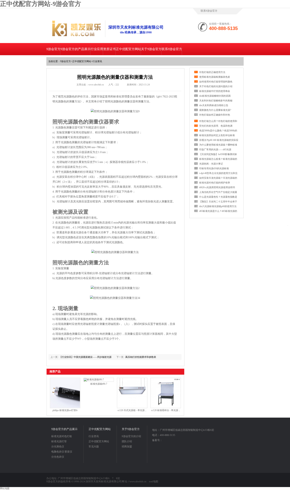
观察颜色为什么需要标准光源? (215, 110)
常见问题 (94, 446)
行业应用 (97, 49)
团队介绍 (127, 441)
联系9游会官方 (209, 10)
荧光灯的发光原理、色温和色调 (215, 125)
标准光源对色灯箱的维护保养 (214, 182)
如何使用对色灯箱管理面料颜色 (215, 81)
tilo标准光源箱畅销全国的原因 (215, 95)
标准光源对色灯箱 (61, 436)
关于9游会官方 (151, 49)
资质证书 (109, 49)
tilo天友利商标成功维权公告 (213, 105)
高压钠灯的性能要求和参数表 (140, 357)
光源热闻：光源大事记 (211, 163)
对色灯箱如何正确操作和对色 (214, 114)
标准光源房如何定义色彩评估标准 (217, 135)
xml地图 (153, 481)
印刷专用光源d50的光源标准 (214, 168)
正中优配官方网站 (128, 49)
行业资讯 (97, 61)
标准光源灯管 (59, 441)
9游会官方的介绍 (131, 436)
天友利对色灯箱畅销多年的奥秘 (215, 100)
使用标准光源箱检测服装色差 (214, 77)
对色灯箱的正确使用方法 (212, 72)
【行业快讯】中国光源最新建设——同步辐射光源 (85, 357)
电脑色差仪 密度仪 (61, 451)
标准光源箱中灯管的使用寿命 (214, 91)
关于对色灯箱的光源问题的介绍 (215, 86)
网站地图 (4, 488)
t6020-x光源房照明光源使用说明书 (217, 187)
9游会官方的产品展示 (76, 49)
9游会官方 (53, 49)
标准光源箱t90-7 (98, 383)
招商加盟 (127, 446)
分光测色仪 (57, 446)
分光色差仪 (57, 456)
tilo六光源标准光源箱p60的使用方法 (218, 206)
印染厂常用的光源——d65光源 (215, 149)
